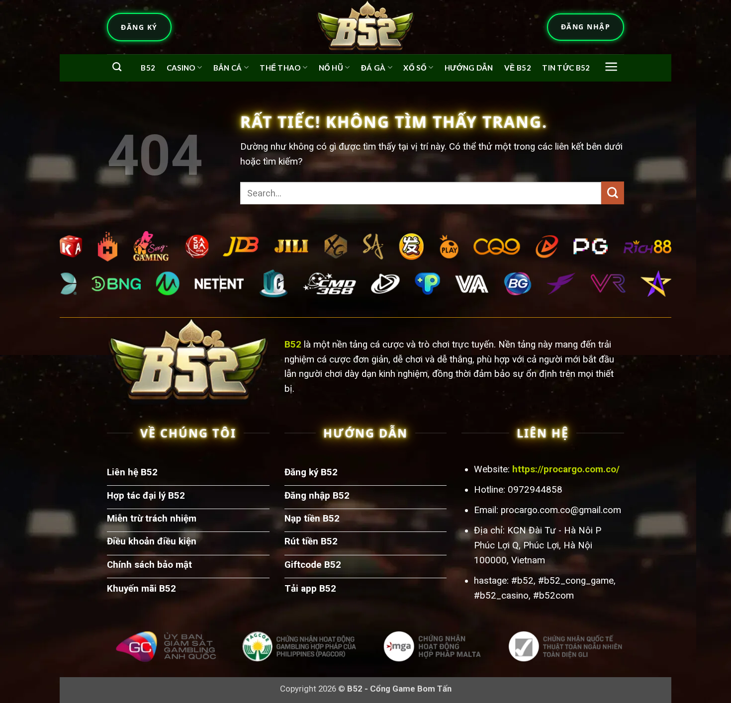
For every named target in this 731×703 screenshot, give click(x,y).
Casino (181, 67)
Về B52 (517, 67)
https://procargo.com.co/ (566, 469)
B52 (148, 67)
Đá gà (373, 67)
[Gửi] (612, 192)
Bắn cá (227, 67)
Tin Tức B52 (566, 67)
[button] (611, 66)
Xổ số (415, 67)
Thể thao (280, 67)
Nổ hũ (331, 67)
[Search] (117, 67)
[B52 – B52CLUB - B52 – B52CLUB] (365, 27)
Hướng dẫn (469, 67)
